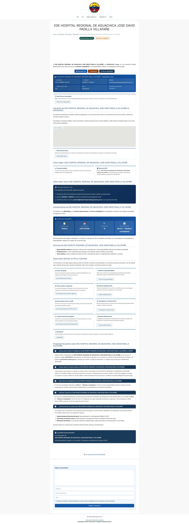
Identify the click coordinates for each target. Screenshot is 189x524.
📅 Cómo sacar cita (81, 71)
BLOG (110, 17)
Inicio (54, 34)
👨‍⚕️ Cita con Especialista (107, 71)
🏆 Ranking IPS (93, 71)
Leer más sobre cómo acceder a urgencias (66, 293)
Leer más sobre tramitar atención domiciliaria (67, 324)
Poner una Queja (61, 270)
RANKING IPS (102, 17)
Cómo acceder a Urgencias (64, 286)
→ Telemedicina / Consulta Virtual (106, 309)
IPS (83, 17)
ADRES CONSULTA (91, 17)
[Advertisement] (94, 51)
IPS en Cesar (68, 34)
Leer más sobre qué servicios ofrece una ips (66, 308)
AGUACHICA (76, 34)
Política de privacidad (97, 520)
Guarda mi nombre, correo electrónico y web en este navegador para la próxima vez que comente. (85, 501)
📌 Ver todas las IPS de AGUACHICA (94, 454)
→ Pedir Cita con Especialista (63, 101)
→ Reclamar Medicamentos (104, 325)
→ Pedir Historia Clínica (61, 156)
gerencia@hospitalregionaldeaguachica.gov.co (120, 82)
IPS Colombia (60, 34)
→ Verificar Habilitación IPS (104, 294)
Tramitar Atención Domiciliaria (65, 316)
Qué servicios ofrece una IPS (65, 301)
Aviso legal (88, 520)
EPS (78, 17)
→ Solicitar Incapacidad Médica (105, 279)
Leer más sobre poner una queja (63, 278)
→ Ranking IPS (59, 337)
